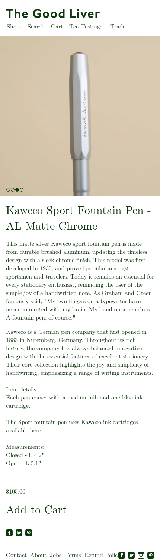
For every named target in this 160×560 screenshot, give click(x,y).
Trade (117, 26)
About (38, 555)
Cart (57, 26)
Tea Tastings (85, 26)
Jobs (55, 555)
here (35, 430)
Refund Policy (102, 555)
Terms (73, 555)
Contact (16, 555)
